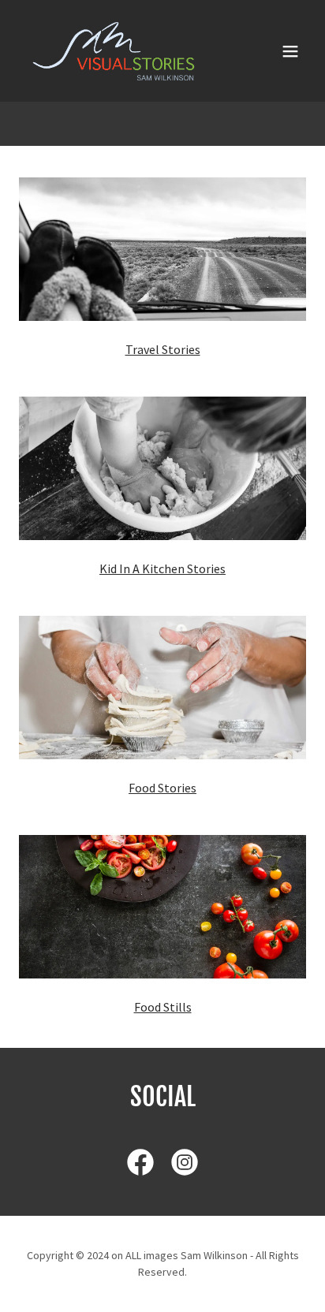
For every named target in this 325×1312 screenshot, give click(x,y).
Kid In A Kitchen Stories (162, 568)
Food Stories (162, 788)
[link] (113, 50)
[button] (290, 51)
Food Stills (163, 1007)
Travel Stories (162, 349)
